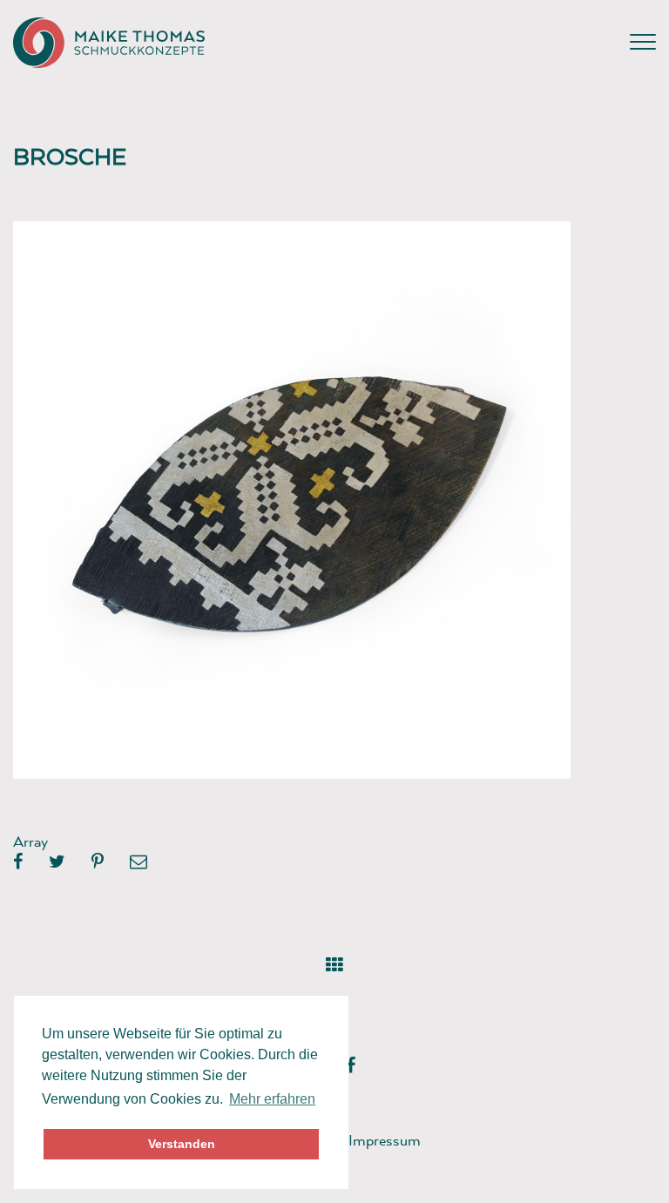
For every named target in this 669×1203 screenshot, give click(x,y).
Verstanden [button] (181, 1144)
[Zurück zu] (335, 961)
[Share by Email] (138, 862)
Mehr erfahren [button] (272, 1098)
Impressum (384, 1140)
